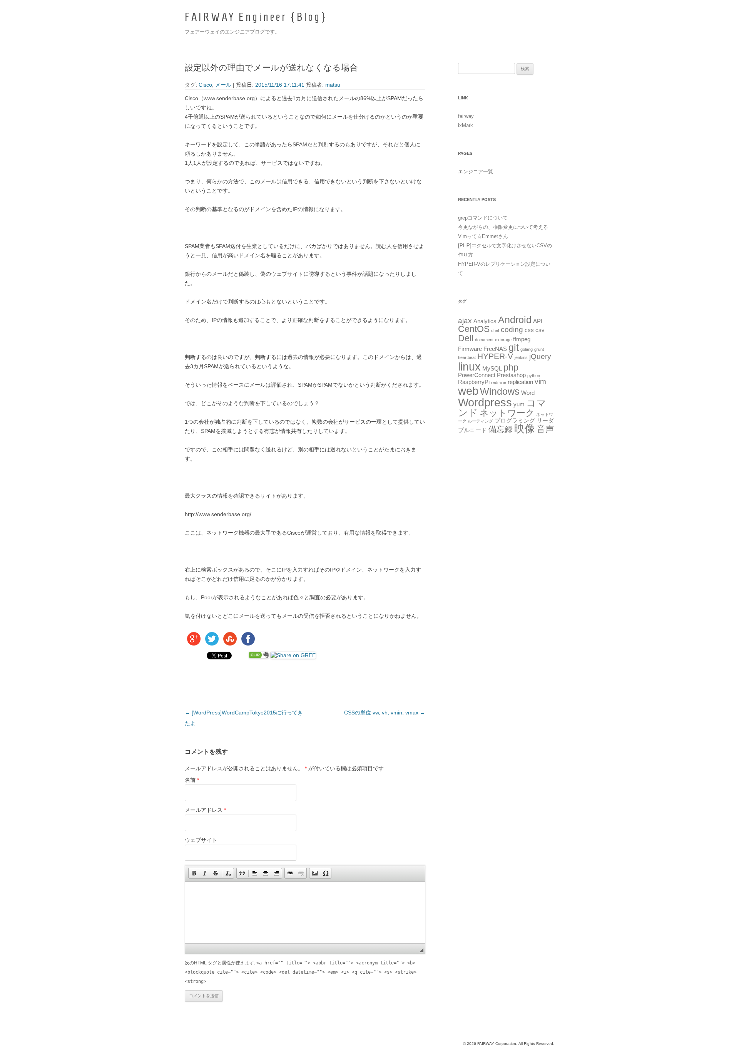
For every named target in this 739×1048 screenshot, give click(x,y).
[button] (194, 873)
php (510, 367)
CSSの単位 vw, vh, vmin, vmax (384, 712)
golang (526, 349)
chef (495, 330)
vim (540, 381)
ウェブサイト (201, 840)
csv (540, 330)
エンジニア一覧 (475, 171)
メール (223, 85)
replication (520, 382)
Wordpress (485, 402)
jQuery (540, 356)
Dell (465, 338)
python (533, 375)
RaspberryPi (474, 382)
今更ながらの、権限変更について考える (503, 227)
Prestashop (511, 375)
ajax (465, 321)
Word (528, 392)
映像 (524, 428)
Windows (500, 391)
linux (469, 366)
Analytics (485, 321)
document (484, 339)
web (468, 390)
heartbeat (467, 357)
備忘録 (500, 429)
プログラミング (515, 420)
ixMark (465, 125)
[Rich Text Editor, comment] (305, 912)
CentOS (474, 329)
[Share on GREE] (293, 655)
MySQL (492, 368)
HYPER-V (495, 356)
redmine (498, 382)
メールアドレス (205, 810)
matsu (332, 85)
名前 (192, 780)
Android (515, 319)
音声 (545, 429)
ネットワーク (507, 413)
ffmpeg (521, 339)
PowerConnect (476, 375)
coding (512, 329)
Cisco (205, 85)
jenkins (521, 357)
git (513, 347)
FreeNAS (495, 348)
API (537, 321)
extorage (503, 339)
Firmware (470, 348)
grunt (539, 349)
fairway (466, 116)
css (529, 330)
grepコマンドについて (483, 218)
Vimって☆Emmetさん (483, 236)
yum (519, 404)
